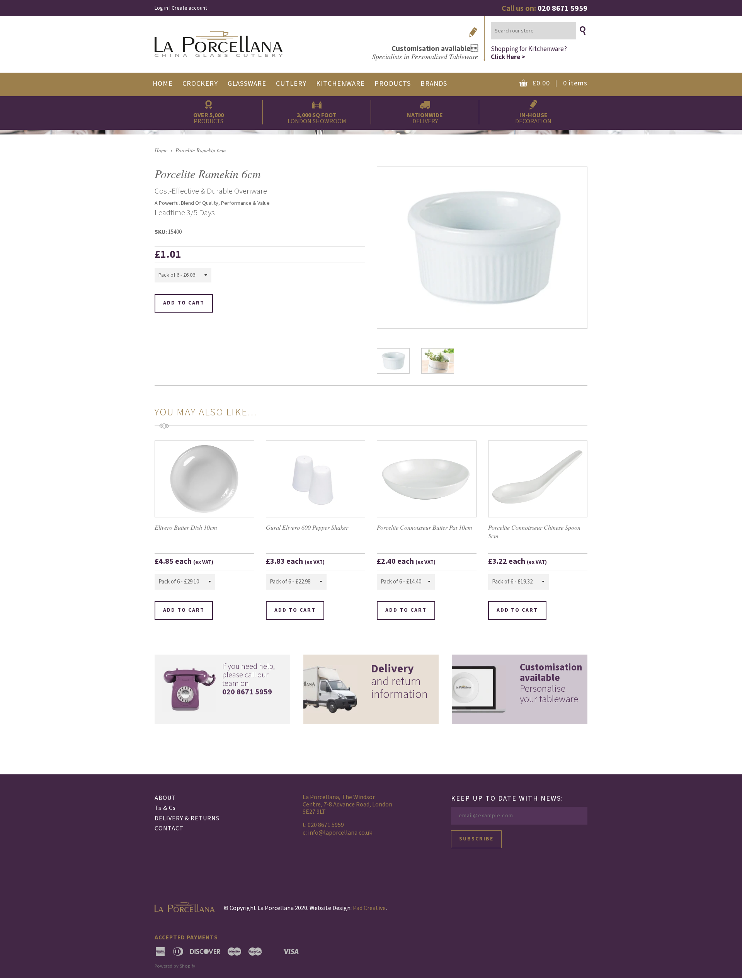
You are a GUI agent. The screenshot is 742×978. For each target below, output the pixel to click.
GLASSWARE (247, 83)
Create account (189, 8)
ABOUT (165, 798)
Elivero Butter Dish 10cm (186, 527)
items (560, 83)
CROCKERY (200, 83)
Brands (433, 83)
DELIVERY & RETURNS (187, 818)
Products (392, 83)
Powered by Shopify (175, 966)
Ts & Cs (165, 808)
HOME (163, 83)
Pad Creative (369, 908)
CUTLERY (291, 83)
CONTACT (169, 828)
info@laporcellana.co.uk (340, 832)
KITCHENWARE (340, 83)
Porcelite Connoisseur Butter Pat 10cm (424, 527)
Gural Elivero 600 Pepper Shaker (307, 527)
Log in (161, 8)
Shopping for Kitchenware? (529, 52)
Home (161, 150)
